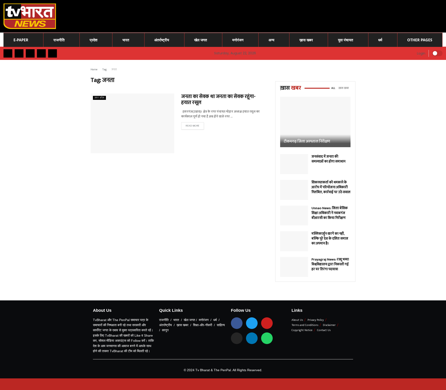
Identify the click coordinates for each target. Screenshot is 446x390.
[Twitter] (252, 323)
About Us (297, 319)
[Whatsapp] (267, 338)
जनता (114, 69)
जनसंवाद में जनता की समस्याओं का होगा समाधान (328, 159)
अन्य (271, 39)
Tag (104, 69)
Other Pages (419, 39)
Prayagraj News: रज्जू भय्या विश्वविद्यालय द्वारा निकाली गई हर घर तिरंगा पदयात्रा (330, 264)
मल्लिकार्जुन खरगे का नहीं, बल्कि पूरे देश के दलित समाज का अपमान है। (330, 238)
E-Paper (20, 39)
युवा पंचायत (345, 39)
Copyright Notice (302, 330)
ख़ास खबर (306, 39)
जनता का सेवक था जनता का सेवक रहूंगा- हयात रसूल (218, 99)
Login (420, 53)
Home (94, 69)
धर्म (380, 39)
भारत (125, 39)
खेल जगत (200, 39)
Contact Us (324, 330)
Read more (193, 126)
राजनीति (59, 39)
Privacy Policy (316, 319)
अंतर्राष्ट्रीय (161, 39)
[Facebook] (237, 323)
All (333, 88)
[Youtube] (267, 323)
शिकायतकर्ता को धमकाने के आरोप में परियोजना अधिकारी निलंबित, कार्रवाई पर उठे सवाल (331, 187)
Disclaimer (329, 325)
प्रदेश (93, 39)
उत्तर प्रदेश (99, 98)
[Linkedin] (252, 338)
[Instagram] (237, 338)
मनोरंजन (237, 39)
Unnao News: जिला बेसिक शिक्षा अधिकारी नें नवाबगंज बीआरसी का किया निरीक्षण (330, 213)
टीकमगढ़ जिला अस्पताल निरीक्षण (307, 141)
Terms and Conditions (305, 325)
